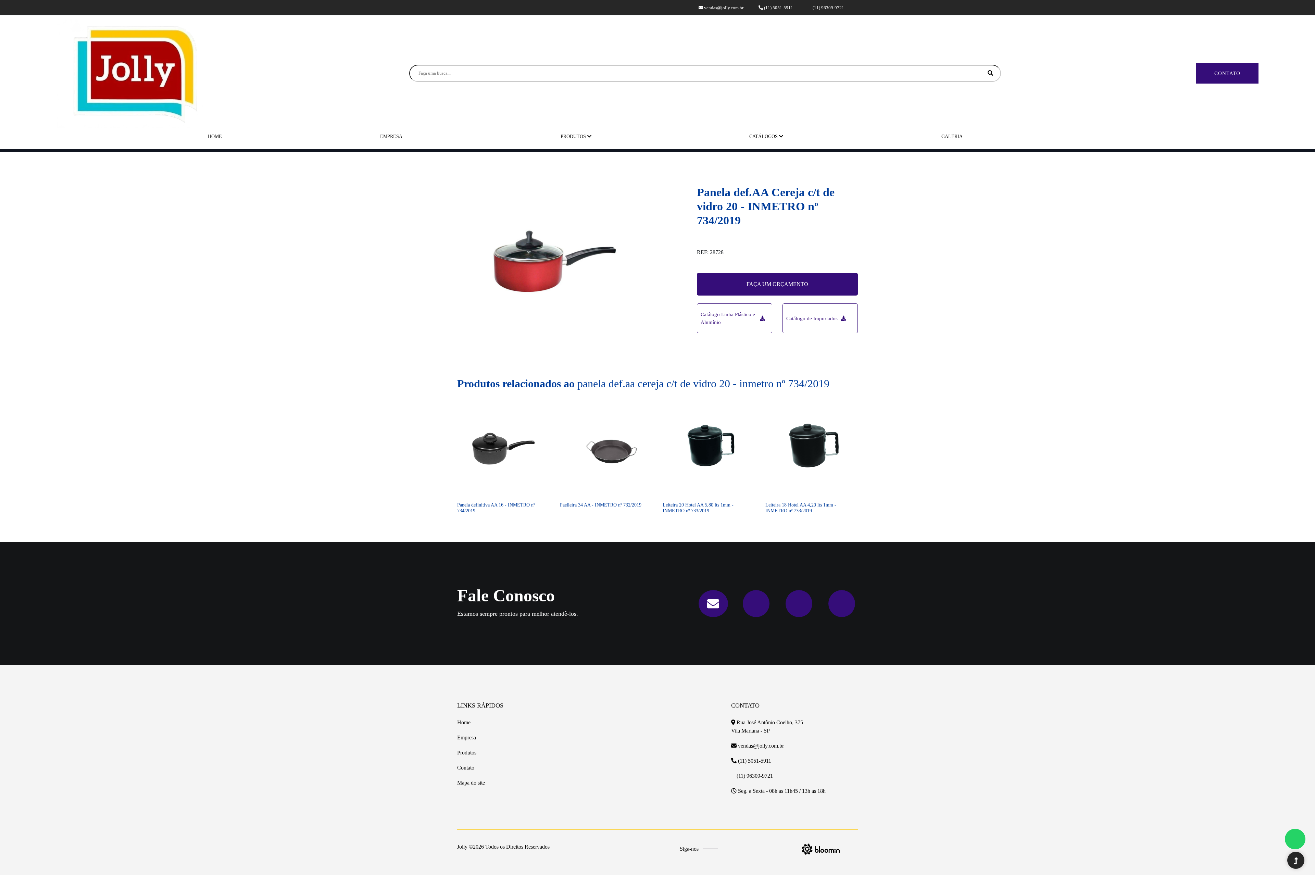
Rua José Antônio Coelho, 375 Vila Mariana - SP (767, 727)
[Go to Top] (1296, 861)
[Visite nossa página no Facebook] (461, 7)
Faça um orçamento (777, 284)
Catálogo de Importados (812, 318)
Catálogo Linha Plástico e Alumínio (728, 318)
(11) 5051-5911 (778, 7)
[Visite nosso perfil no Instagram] (470, 7)
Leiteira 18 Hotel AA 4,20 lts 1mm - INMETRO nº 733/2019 (800, 507)
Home (215, 136)
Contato (1227, 73)
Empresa (391, 136)
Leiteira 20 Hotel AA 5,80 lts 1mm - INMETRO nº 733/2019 (698, 507)
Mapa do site (471, 783)
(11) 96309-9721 (828, 7)
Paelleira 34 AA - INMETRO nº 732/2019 (600, 505)
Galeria (952, 136)
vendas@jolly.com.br (723, 7)
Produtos (574, 136)
